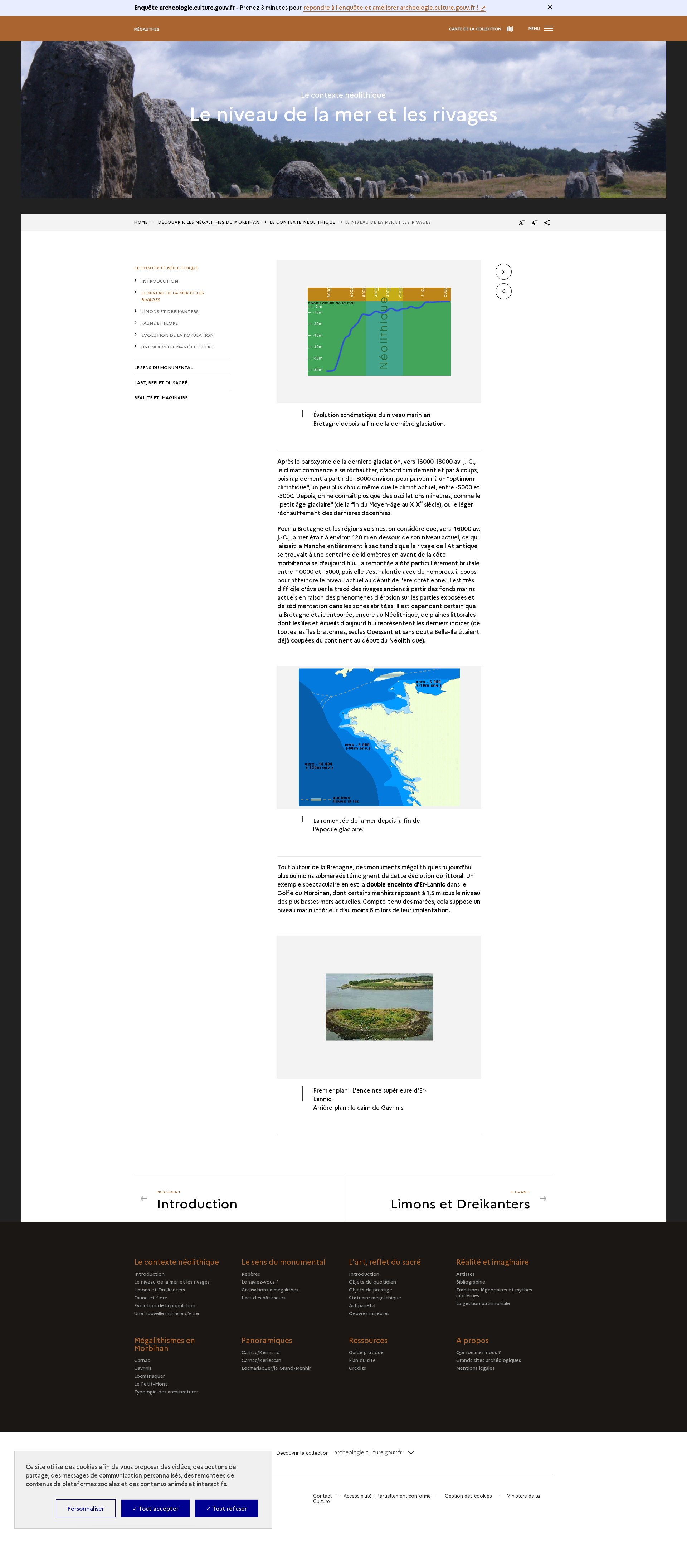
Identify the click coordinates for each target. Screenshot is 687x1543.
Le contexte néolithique (166, 267)
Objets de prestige (370, 1289)
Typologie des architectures (166, 1391)
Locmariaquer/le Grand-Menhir (276, 1367)
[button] (547, 222)
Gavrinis (143, 1367)
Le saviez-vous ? (260, 1281)
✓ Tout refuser (226, 1508)
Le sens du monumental (163, 367)
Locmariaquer (149, 1375)
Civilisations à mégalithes (270, 1289)
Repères (251, 1273)
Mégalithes (146, 29)
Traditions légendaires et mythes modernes (494, 1292)
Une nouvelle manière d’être (177, 346)
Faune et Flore (159, 323)
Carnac (142, 1360)
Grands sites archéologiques (488, 1360)
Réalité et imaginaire (160, 397)
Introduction (159, 281)
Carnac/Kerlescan (261, 1360)
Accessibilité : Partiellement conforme (387, 1496)
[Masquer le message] (550, 7)
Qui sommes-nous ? (478, 1352)
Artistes (465, 1273)
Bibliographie (470, 1281)
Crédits (357, 1367)
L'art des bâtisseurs (264, 1297)
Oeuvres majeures (369, 1313)
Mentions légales (475, 1367)
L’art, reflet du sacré (160, 382)
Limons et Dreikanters (170, 311)
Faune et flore (150, 1297)
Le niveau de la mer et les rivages (172, 295)
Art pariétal (362, 1305)
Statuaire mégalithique (375, 1297)
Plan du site (362, 1360)
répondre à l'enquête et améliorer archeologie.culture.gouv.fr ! (391, 7)
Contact (322, 1496)
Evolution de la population (177, 335)
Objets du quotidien (372, 1281)
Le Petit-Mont (150, 1383)
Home (141, 222)
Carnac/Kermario (261, 1352)
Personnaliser (85, 1508)
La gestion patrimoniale (483, 1303)
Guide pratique (366, 1352)
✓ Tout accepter (155, 1508)
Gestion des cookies (468, 1496)
